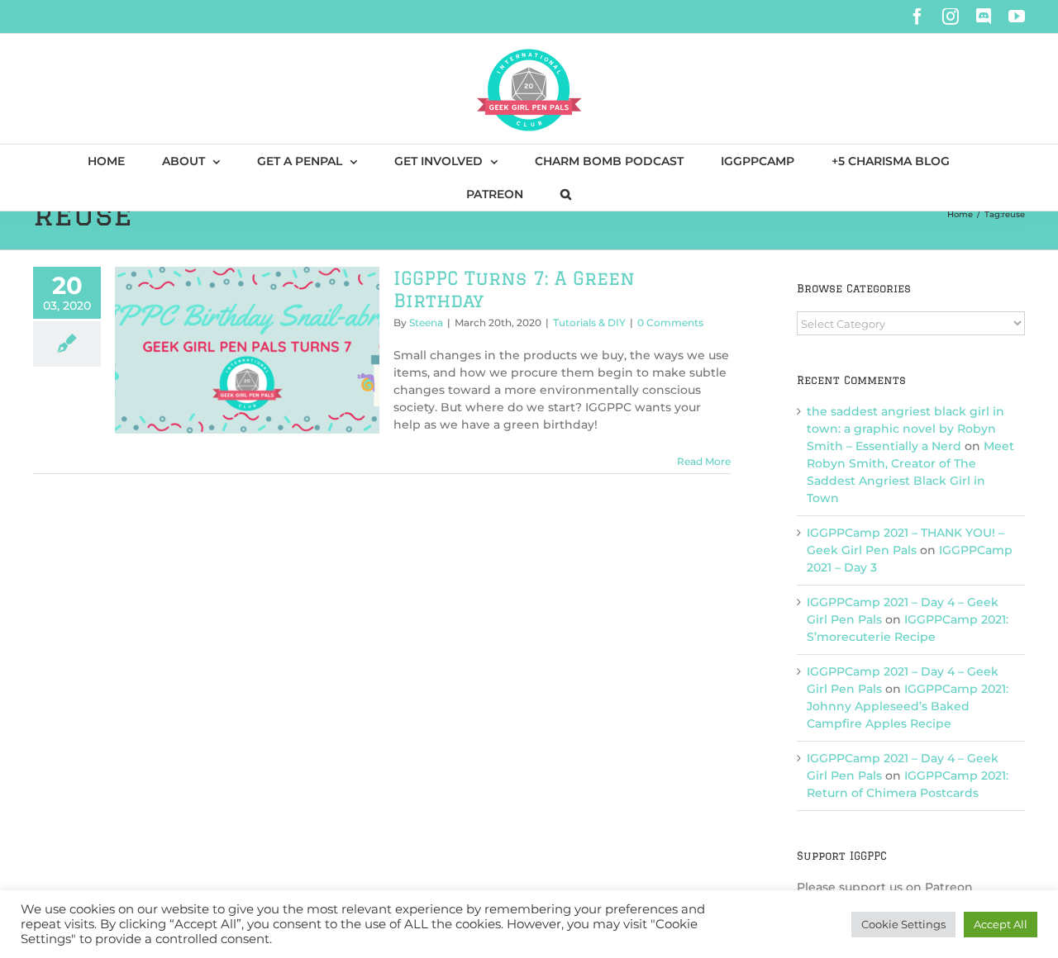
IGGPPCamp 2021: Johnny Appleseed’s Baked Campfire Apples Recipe (907, 706)
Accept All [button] (1000, 924)
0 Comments (670, 322)
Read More (704, 461)
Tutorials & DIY (589, 322)
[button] (565, 194)
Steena (426, 322)
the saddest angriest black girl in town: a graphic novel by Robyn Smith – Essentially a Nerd (905, 428)
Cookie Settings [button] (903, 924)
